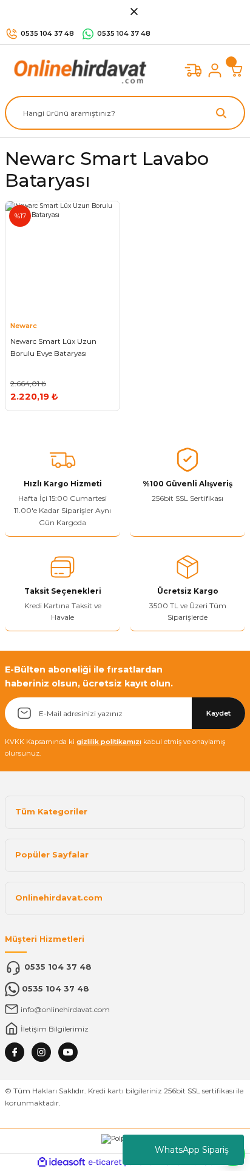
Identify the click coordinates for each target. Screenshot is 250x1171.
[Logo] (77, 70)
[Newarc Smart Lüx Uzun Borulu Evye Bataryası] (62, 258)
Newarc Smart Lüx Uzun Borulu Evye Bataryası (53, 347)
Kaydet (218, 713)
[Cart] (236, 70)
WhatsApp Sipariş (192, 1149)
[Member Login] (214, 70)
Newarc (23, 325)
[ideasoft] (61, 1162)
